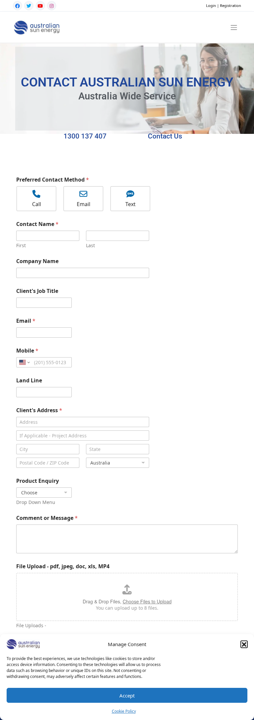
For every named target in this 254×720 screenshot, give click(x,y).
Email (25, 321)
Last (90, 245)
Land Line (29, 380)
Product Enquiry (37, 481)
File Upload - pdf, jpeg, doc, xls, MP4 (62, 566)
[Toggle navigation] (234, 27)
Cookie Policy (124, 711)
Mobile (27, 351)
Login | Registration (223, 5)
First (21, 245)
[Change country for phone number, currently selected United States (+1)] (24, 362)
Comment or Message (47, 518)
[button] (244, 644)
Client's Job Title (37, 291)
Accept (127, 695)
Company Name (37, 261)
